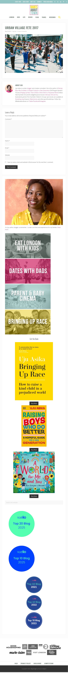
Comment (8, 119)
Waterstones (33, 99)
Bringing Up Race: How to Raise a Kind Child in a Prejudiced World (39, 93)
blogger (29, 88)
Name (7, 141)
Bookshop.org (19, 99)
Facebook (36, 101)
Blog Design (33, 669)
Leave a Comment (22, 31)
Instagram (43, 101)
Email (7, 148)
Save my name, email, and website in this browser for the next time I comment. (30, 162)
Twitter (31, 101)
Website (7, 155)
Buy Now (34, 403)
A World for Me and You (51, 95)
